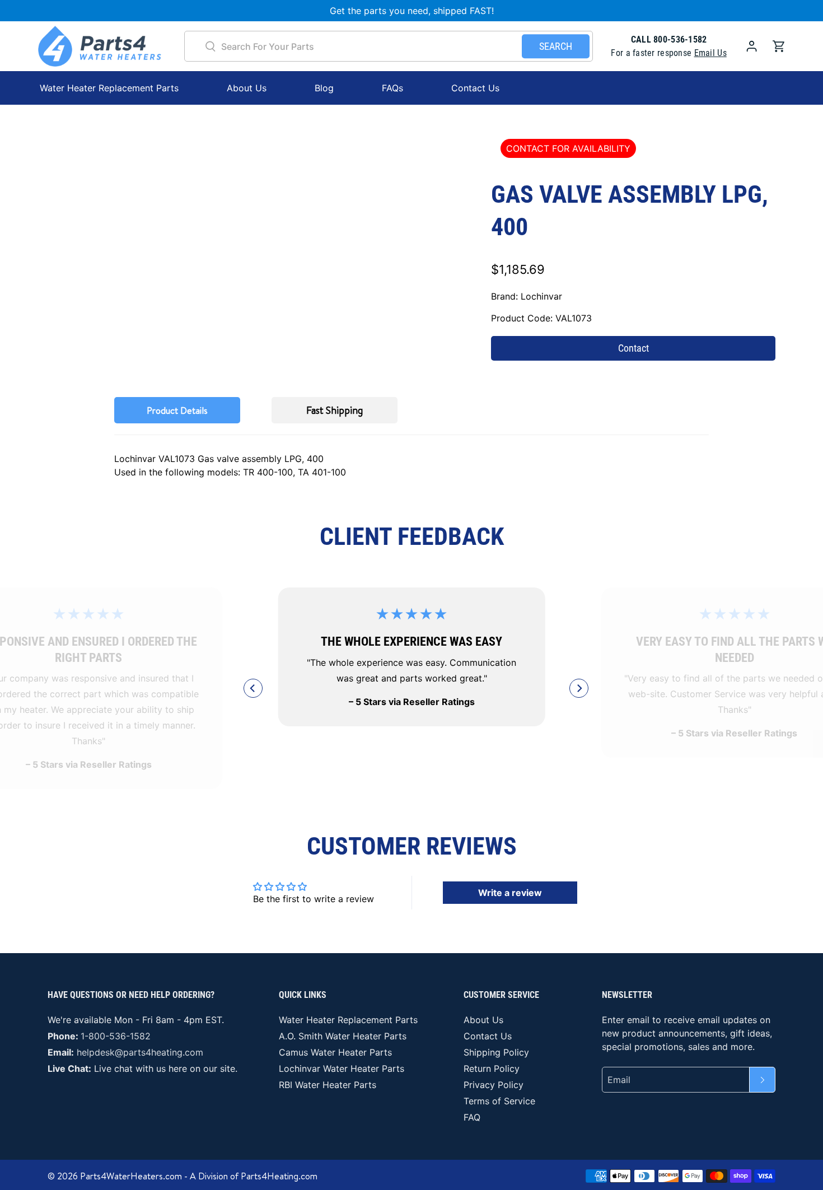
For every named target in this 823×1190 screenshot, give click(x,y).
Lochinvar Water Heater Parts (341, 1068)
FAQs (392, 88)
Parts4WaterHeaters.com (131, 1176)
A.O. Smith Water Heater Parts (342, 1036)
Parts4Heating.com (279, 1176)
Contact (633, 348)
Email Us (710, 53)
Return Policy (492, 1068)
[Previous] (253, 688)
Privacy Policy (493, 1084)
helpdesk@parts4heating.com (140, 1052)
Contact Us (475, 88)
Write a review (510, 892)
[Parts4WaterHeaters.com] (99, 46)
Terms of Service (499, 1101)
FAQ (472, 1117)
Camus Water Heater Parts (335, 1052)
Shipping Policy (496, 1052)
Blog (324, 88)
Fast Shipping (334, 410)
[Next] (578, 688)
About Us (246, 88)
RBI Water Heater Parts (327, 1084)
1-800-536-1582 (116, 1036)
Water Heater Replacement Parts (348, 1019)
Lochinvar (541, 296)
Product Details (177, 410)
